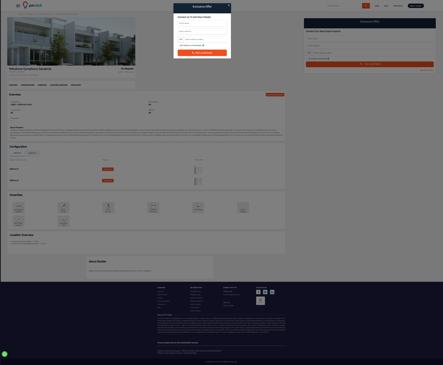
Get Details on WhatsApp (190, 45)
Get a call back (204, 52)
